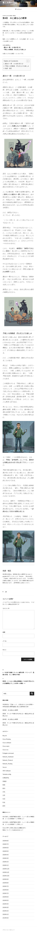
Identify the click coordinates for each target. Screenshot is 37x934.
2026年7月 (6, 844)
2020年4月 (6, 904)
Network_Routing (7, 763)
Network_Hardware (8, 756)
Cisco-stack (6, 746)
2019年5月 (6, 918)
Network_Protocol (8, 760)
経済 (4, 806)
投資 (4, 785)
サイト (4, 649)
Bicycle (5, 735)
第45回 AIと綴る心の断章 (10, 710)
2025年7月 (6, 886)
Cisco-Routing (7, 739)
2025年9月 (6, 879)
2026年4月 (6, 854)
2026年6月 (6, 847)
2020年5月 (6, 900)
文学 (6, 591)
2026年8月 (6, 840)
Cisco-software (7, 742)
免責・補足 (8, 68)
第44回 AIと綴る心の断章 (10, 719)
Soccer (5, 767)
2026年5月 (6, 851)
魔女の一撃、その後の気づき (14, 63)
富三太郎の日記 (10, 2)
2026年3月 (6, 858)
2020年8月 (6, 890)
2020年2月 (6, 911)
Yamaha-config (7, 774)
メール (4, 641)
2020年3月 (6, 907)
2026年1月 (6, 865)
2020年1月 (6, 914)
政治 (4, 788)
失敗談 (4, 781)
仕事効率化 (6, 778)
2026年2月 (6, 861)
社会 (4, 802)
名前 (4, 632)
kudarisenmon (16, 830)
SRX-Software (7, 770)
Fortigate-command (8, 753)
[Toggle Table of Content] (27, 61)
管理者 (14, 15)
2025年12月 (6, 869)
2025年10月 (6, 875)
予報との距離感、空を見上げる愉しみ (17, 66)
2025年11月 (6, 872)
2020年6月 (6, 897)
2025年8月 (6, 883)
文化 (4, 792)
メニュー (19, 9)
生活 (4, 799)
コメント (6, 608)
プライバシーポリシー (9, 930)
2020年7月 (6, 893)
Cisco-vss (5, 749)
